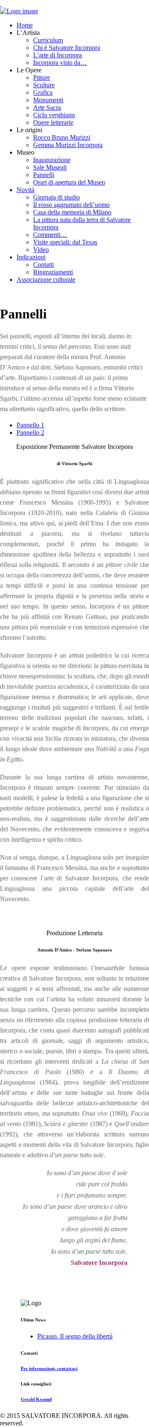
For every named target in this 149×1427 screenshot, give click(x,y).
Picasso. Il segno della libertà (75, 1336)
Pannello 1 (30, 425)
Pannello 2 (30, 432)
